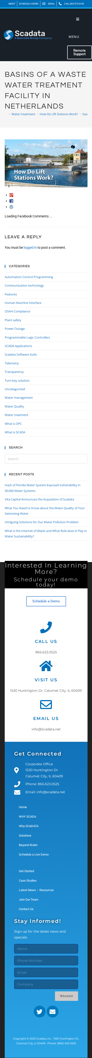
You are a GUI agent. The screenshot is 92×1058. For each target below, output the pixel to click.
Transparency (14, 372)
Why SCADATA (28, 826)
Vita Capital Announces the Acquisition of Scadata (39, 499)
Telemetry (12, 363)
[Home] (6, 114)
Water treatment (16, 415)
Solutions (25, 835)
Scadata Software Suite (21, 354)
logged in (30, 247)
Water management (19, 397)
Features (11, 294)
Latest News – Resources (36, 890)
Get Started (26, 871)
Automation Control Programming (29, 277)
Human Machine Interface (23, 303)
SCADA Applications (18, 346)
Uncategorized (15, 389)
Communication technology (24, 285)
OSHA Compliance (17, 311)
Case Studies (28, 880)
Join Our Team (28, 899)
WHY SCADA (27, 816)
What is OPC (13, 423)
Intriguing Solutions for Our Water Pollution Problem (42, 522)
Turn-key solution (17, 380)
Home (23, 807)
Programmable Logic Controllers (27, 337)
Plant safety (13, 320)
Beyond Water (28, 845)
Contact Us (26, 909)
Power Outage (15, 328)
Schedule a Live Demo (34, 854)
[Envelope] (53, 1011)
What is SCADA (15, 432)
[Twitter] (40, 1011)
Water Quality (14, 406)
